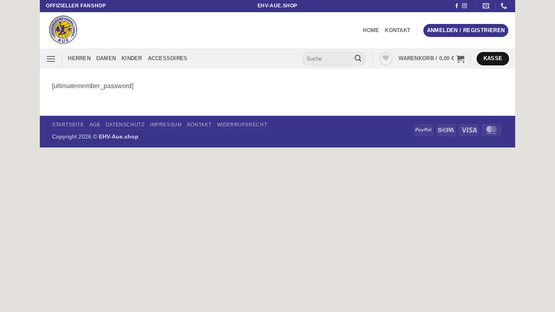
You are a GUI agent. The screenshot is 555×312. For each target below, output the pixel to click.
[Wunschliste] (385, 58)
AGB (94, 125)
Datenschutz (125, 125)
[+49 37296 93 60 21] (505, 6)
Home (371, 30)
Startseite (68, 125)
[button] (466, 30)
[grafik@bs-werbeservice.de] (487, 6)
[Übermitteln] (358, 59)
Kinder (131, 58)
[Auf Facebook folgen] (456, 6)
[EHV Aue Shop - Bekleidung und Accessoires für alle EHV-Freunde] (86, 30)
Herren (79, 58)
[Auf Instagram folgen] (464, 6)
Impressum (166, 125)
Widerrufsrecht (242, 125)
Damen (106, 58)
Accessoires (168, 58)
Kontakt (397, 30)
